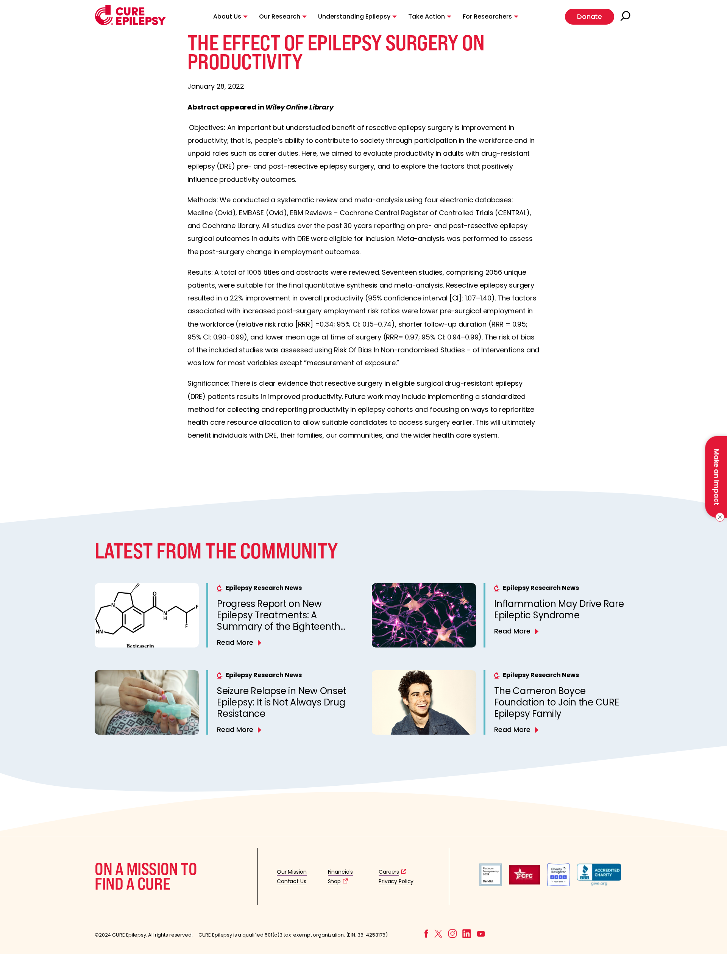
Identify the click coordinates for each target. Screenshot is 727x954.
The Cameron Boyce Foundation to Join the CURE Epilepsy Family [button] (556, 702)
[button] (130, 23)
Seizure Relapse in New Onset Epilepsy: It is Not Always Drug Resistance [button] (281, 702)
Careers (389, 872)
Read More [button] (235, 642)
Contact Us (291, 881)
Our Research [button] (279, 16)
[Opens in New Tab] (490, 884)
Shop (334, 881)
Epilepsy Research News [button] (264, 587)
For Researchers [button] (487, 16)
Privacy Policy (396, 881)
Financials (340, 872)
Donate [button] (589, 16)
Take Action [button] (426, 16)
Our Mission (292, 872)
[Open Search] (626, 16)
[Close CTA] (718, 517)
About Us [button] (227, 16)
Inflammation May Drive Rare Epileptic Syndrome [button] (559, 609)
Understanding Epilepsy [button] (354, 16)
